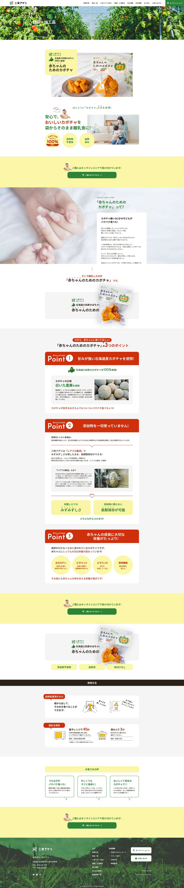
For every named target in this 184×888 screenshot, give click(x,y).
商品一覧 (95, 3)
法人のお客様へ (97, 871)
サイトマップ (146, 871)
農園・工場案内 (119, 3)
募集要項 (114, 863)
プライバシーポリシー (143, 874)
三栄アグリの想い (106, 3)
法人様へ (147, 3)
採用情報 (139, 3)
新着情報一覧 (96, 874)
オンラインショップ (143, 850)
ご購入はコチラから (92, 175)
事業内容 (86, 3)
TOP (34, 37)
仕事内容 (114, 859)
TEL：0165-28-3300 (40, 865)
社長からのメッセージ (118, 852)
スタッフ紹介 (115, 856)
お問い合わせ (156, 3)
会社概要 (130, 3)
